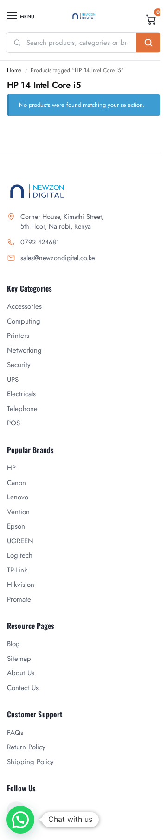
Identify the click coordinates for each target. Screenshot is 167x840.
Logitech (19, 555)
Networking (24, 350)
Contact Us (23, 688)
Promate (19, 599)
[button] (151, 19)
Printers (18, 335)
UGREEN (20, 541)
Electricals (21, 394)
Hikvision (20, 584)
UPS (13, 379)
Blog (13, 644)
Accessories (24, 306)
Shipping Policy (30, 762)
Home (14, 70)
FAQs (15, 733)
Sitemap (19, 658)
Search (148, 42)
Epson (16, 526)
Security (19, 365)
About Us (20, 673)
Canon (16, 483)
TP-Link (17, 570)
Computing (23, 321)
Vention (18, 512)
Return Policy (26, 747)
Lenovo (17, 497)
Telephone (22, 409)
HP (11, 468)
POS (13, 423)
